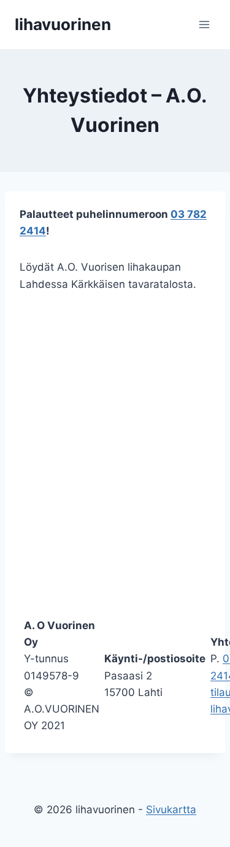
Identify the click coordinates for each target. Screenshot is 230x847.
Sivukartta (171, 809)
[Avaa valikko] (204, 24)
